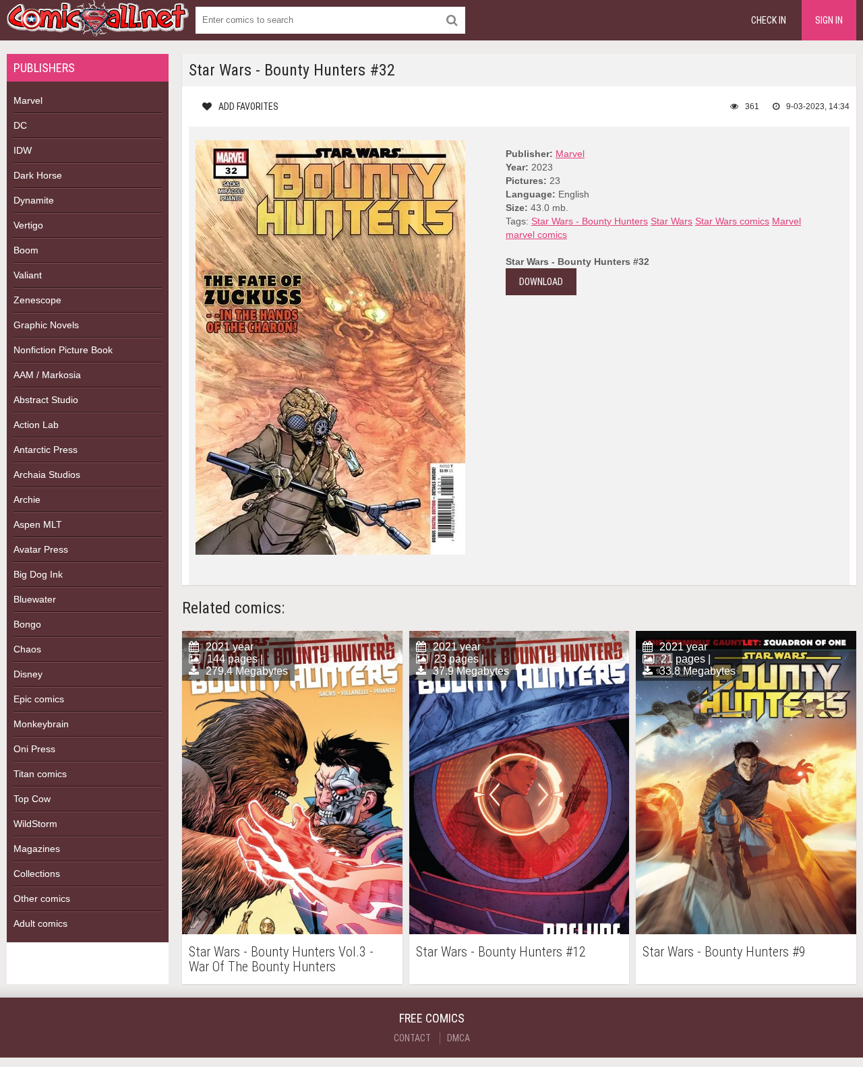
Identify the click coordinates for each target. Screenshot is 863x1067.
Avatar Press (40, 549)
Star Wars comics (732, 221)
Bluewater (34, 599)
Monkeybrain (41, 724)
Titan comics (40, 773)
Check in (768, 20)
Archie (26, 499)
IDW (22, 150)
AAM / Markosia (47, 374)
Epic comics (38, 699)
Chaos (27, 649)
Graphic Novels (46, 324)
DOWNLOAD (541, 281)
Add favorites (248, 106)
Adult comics (40, 923)
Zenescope (37, 300)
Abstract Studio (45, 399)
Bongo (27, 624)
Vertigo (28, 225)
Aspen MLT (37, 524)
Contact (412, 1038)
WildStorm (35, 823)
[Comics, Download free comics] (98, 27)
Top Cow (32, 798)
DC (20, 125)
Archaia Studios (46, 474)
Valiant (27, 275)
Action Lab (36, 424)
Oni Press (34, 748)
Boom (25, 250)
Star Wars (671, 221)
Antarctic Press (45, 449)
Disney (27, 674)
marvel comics (536, 234)
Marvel (27, 100)
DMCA (458, 1038)
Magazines (36, 848)
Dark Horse (37, 175)
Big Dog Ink (38, 574)
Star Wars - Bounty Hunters (589, 221)
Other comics (41, 898)
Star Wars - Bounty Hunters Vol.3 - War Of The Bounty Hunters (281, 959)
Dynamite (33, 200)
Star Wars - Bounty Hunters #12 (501, 952)
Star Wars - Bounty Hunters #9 (724, 952)
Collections (36, 873)
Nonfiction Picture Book (63, 349)
